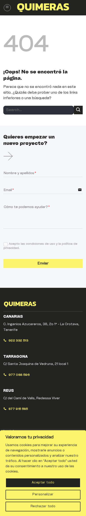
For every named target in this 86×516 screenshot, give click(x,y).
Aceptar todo (43, 482)
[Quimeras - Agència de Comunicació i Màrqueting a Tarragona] (43, 7)
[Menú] (7, 7)
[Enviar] (78, 110)
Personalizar (42, 494)
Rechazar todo (43, 506)
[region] (43, 473)
